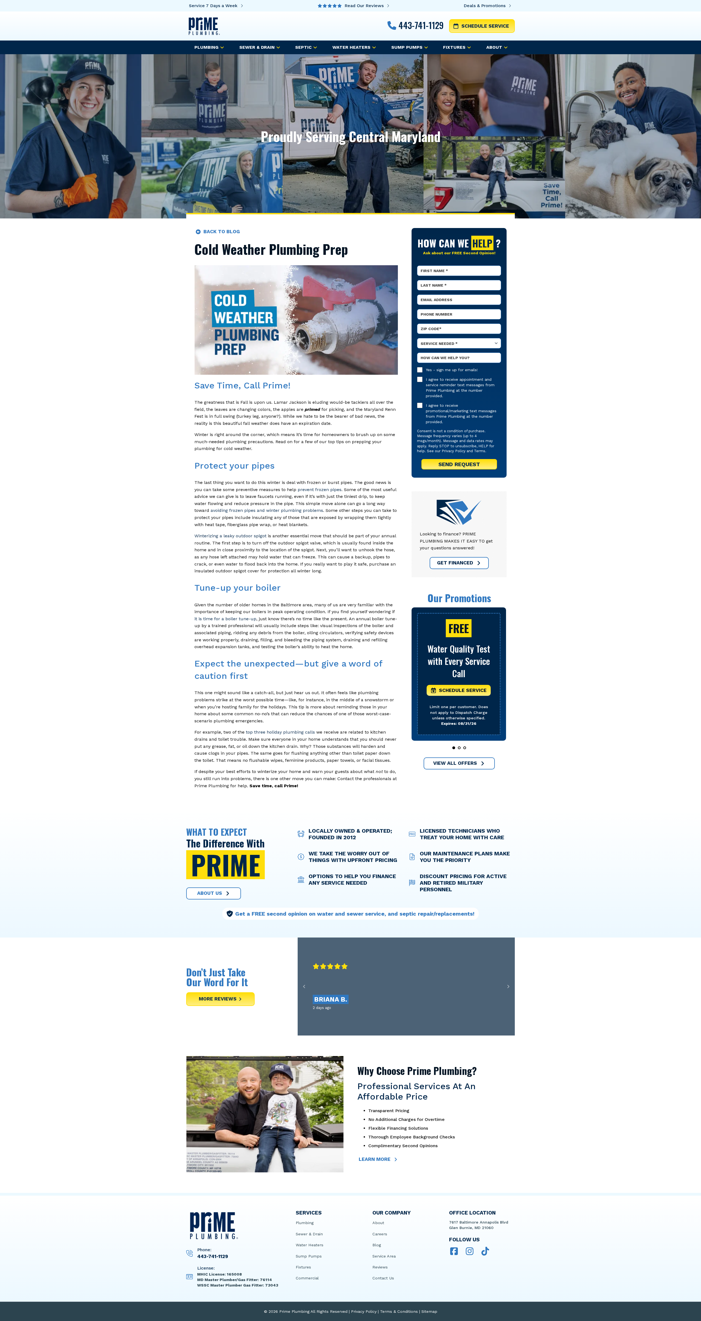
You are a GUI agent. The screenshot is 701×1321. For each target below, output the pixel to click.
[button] (459, 690)
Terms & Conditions (399, 1311)
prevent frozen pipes (318, 489)
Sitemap (429, 1311)
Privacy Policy (454, 451)
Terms (479, 451)
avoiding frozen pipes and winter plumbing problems (266, 510)
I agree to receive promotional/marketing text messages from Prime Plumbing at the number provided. (461, 413)
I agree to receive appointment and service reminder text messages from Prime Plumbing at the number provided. (460, 387)
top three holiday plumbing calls (280, 732)
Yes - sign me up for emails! (452, 370)
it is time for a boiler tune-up (225, 618)
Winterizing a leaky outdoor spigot (230, 535)
